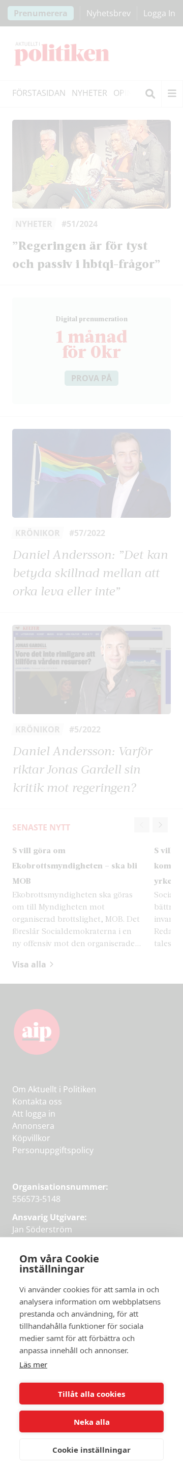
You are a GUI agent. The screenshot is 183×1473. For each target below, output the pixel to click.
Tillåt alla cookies (91, 1394)
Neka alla (92, 1422)
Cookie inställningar (91, 1450)
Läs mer (33, 1364)
